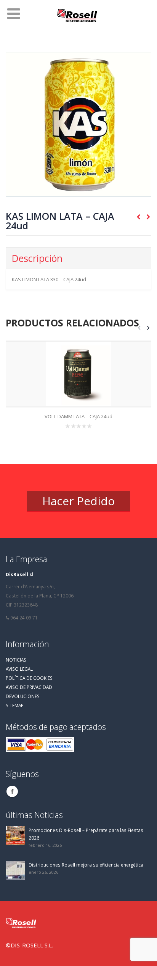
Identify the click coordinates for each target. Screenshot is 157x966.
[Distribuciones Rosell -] (78, 16)
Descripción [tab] (37, 258)
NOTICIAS (16, 660)
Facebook (12, 791)
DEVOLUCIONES (23, 696)
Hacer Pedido (78, 501)
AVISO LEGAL (19, 669)
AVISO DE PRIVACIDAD (29, 687)
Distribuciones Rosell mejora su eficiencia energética (86, 865)
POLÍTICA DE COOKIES (29, 678)
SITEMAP (15, 705)
